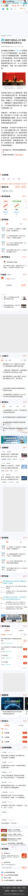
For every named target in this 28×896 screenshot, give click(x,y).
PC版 (4, 888)
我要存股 (24, 187)
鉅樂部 (19, 888)
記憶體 (7, 733)
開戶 (25, 641)
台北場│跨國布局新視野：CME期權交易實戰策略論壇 (16, 244)
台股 (4, 35)
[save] (20, 9)
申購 (25, 649)
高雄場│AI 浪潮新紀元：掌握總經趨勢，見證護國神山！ (16, 230)
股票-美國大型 (9, 643)
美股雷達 (9, 451)
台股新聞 (9, 35)
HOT (8, 228)
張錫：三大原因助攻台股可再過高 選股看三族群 (11, 298)
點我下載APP (19, 155)
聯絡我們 (21, 891)
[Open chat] (25, 9)
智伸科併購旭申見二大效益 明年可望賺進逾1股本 (12, 306)
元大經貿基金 (4, 655)
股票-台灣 (8, 651)
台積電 (7, 737)
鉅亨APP (9, 888)
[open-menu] (1, 5)
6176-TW (18, 50)
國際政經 (8, 474)
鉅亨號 (14, 888)
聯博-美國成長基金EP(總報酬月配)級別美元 (11, 639)
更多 (25, 360)
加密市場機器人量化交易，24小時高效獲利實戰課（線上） (16, 251)
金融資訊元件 (14, 891)
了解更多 (23, 196)
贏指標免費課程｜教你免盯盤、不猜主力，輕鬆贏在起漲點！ (16, 237)
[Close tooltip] (23, 12)
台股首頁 (17, 187)
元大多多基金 (4, 662)
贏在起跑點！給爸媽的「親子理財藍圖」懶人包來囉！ (14, 184)
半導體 (7, 742)
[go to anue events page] (21, 6)
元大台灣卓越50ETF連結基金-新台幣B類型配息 (11, 648)
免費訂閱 (24, 867)
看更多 (24, 219)
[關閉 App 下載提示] (1, 2)
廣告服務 (7, 891)
